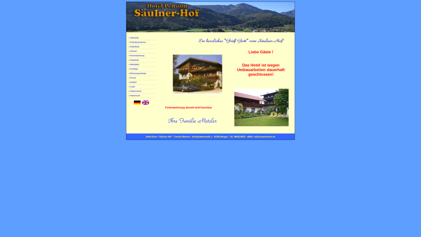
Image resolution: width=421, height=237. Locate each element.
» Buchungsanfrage (137, 73)
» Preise (132, 78)
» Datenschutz (135, 91)
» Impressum (134, 95)
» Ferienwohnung (136, 55)
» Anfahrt (132, 82)
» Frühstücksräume (137, 42)
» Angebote (134, 60)
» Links (132, 87)
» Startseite (134, 38)
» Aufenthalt (134, 47)
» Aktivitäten (134, 64)
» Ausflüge (133, 69)
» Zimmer (133, 51)
